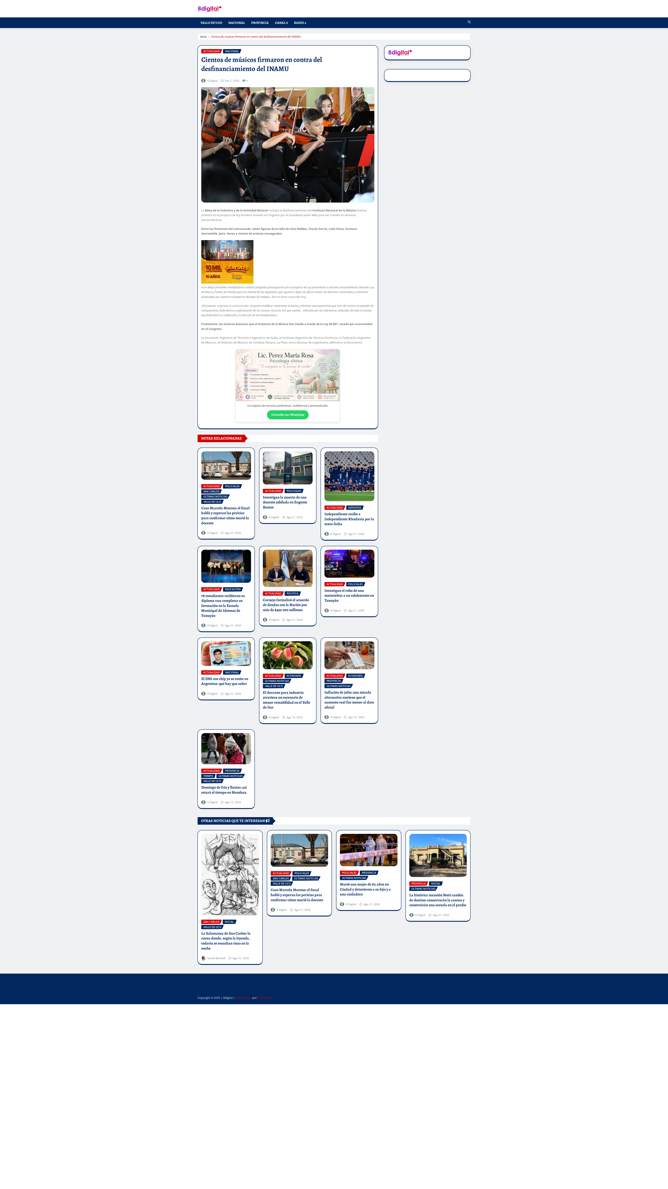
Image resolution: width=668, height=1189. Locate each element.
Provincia (260, 22)
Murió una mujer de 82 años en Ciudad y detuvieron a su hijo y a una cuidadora (365, 889)
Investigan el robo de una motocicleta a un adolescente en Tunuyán (349, 595)
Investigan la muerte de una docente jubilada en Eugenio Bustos (285, 502)
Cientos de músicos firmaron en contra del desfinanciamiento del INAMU (256, 36)
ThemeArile (265, 998)
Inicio (203, 36)
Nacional (236, 22)
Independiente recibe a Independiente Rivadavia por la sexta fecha (349, 519)
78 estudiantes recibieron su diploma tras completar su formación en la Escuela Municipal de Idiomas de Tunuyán (223, 605)
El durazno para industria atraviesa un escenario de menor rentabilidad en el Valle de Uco (286, 700)
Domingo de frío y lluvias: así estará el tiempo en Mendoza (224, 790)
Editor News (244, 998)
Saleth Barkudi (216, 958)
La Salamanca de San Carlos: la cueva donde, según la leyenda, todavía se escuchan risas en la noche (225, 941)
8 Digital (212, 80)
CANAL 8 (281, 22)
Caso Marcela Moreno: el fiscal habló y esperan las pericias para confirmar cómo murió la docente (225, 515)
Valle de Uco (211, 22)
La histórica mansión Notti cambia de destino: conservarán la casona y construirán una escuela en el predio (437, 900)
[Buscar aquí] (469, 22)
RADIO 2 (300, 22)
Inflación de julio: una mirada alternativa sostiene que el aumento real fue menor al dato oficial (349, 700)
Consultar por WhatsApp (287, 414)
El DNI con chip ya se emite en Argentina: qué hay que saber (224, 681)
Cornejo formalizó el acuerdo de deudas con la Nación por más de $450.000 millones (286, 605)
